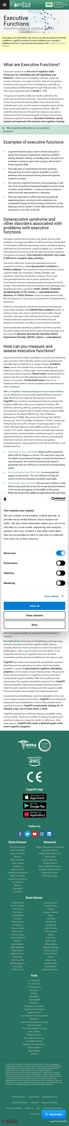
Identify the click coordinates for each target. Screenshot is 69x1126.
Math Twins (50, 941)
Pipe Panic (17, 912)
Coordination (18, 882)
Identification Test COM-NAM (22, 452)
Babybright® (34, 1000)
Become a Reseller (14, 1108)
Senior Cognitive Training (50, 866)
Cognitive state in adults (50, 869)
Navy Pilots (50, 857)
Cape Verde (11, 1121)
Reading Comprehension (34, 1044)
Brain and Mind (17, 850)
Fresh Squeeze (50, 931)
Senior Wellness (50, 860)
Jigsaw (50, 935)
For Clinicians (34, 984)
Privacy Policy (33, 1097)
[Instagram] (41, 834)
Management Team (50, 1097)
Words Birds (50, 967)
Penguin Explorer (50, 912)
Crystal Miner (18, 915)
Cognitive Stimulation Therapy (34, 1022)
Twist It (50, 957)
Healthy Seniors (50, 863)
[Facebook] (20, 834)
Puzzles (50, 909)
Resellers (34, 1003)
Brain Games (34, 1032)
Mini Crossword (18, 906)
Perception (17, 889)
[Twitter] (27, 834)
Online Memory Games (34, 1038)
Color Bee (50, 919)
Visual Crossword (18, 938)
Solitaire (17, 919)
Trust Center (35, 1114)
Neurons (18, 857)
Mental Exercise (34, 1035)
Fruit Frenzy (17, 909)
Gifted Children (34, 1048)
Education (34, 990)
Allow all (34, 606)
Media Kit (34, 1103)
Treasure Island (18, 928)
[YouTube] (34, 834)
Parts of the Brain (18, 853)
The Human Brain (18, 847)
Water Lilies (51, 960)
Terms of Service (18, 1097)
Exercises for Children (34, 1006)
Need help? (56, 1114)
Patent (34, 993)
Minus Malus (50, 944)
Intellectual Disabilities (17, 873)
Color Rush (17, 967)
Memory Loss (18, 869)
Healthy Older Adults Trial (49, 853)
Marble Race (17, 951)
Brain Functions (18, 876)
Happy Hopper (50, 903)
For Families (34, 981)
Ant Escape (18, 925)
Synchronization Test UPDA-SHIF (24, 472)
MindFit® (34, 997)
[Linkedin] (49, 834)
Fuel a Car (50, 938)
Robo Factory (18, 922)
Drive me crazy (17, 935)
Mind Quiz (34, 1019)
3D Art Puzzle (18, 970)
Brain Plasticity (17, 860)
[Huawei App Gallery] (34, 814)
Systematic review (50, 873)
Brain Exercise (34, 1012)
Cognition (17, 866)
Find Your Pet (18, 960)
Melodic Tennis (17, 954)
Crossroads (51, 925)
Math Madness (17, 947)
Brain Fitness (17, 863)
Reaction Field (50, 963)
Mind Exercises (34, 1025)
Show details (51, 596)
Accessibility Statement (52, 1108)
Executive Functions (18, 879)
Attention (17, 892)
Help (38, 1108)
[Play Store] (34, 805)
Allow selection (34, 615)
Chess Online (17, 903)
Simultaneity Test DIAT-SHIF (21, 483)
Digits (50, 915)
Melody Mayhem (17, 963)
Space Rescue (17, 944)
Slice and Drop (50, 954)
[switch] (60, 563)
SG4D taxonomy (50, 876)
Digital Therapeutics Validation (50, 847)
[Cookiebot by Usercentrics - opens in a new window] (51, 499)
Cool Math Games (34, 1041)
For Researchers (34, 987)
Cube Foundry (50, 928)
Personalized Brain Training (34, 1028)
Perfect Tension (51, 951)
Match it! (18, 941)
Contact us (29, 1108)
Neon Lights (17, 931)
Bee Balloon (50, 922)
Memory (17, 885)
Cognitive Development (34, 1009)
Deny (34, 624)
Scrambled (17, 957)
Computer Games (50, 850)
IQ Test (34, 1054)
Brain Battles (34, 1051)
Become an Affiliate (49, 1103)
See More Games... (50, 970)
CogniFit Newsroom (20, 1103)
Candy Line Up (50, 906)
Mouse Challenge (51, 947)
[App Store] (34, 797)
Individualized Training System (34, 1016)
